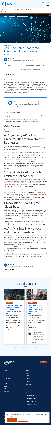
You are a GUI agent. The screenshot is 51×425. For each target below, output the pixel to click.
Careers (27, 375)
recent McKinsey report (39, 192)
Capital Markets (7, 71)
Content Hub (12, 15)
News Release (9, 302)
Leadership (28, 381)
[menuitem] (14, 370)
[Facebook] (13, 74)
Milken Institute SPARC (31, 407)
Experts (5, 375)
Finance (21, 65)
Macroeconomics (8, 68)
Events (5, 372)
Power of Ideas (32, 302)
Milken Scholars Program (31, 404)
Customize (23, 419)
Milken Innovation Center (31, 395)
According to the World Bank (11, 152)
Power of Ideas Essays (22, 15)
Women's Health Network (31, 410)
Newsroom (28, 384)
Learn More (4, 11)
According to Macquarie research (12, 223)
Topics (5, 370)
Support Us (43, 361)
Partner (27, 388)
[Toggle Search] (43, 3)
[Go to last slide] (15, 347)
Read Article (9, 330)
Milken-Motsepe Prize (31, 401)
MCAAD (28, 392)
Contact (28, 378)
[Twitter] (10, 74)
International (6, 391)
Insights (27, 370)
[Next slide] (35, 347)
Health (5, 383)
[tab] (23, 347)
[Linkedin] (8, 74)
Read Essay (31, 330)
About (27, 373)
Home (5, 15)
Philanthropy (6, 388)
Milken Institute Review (31, 398)
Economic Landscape (30, 65)
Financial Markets (40, 65)
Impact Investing (7, 65)
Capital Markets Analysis (25, 69)
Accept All (12, 419)
